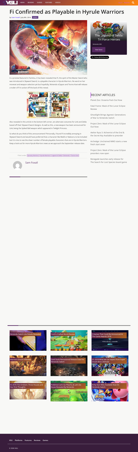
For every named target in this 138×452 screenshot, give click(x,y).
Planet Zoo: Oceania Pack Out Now (106, 100)
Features (48, 2)
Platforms (18, 440)
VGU (11, 440)
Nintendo (66, 155)
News (22, 2)
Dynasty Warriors (33, 155)
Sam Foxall (16, 17)
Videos (57, 2)
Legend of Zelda (57, 155)
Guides (39, 2)
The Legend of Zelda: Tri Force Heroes (109, 37)
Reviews (31, 2)
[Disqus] (48, 208)
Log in (120, 3)
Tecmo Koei (74, 155)
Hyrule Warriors (45, 155)
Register (127, 3)
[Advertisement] (48, 307)
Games (45, 440)
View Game (98, 50)
